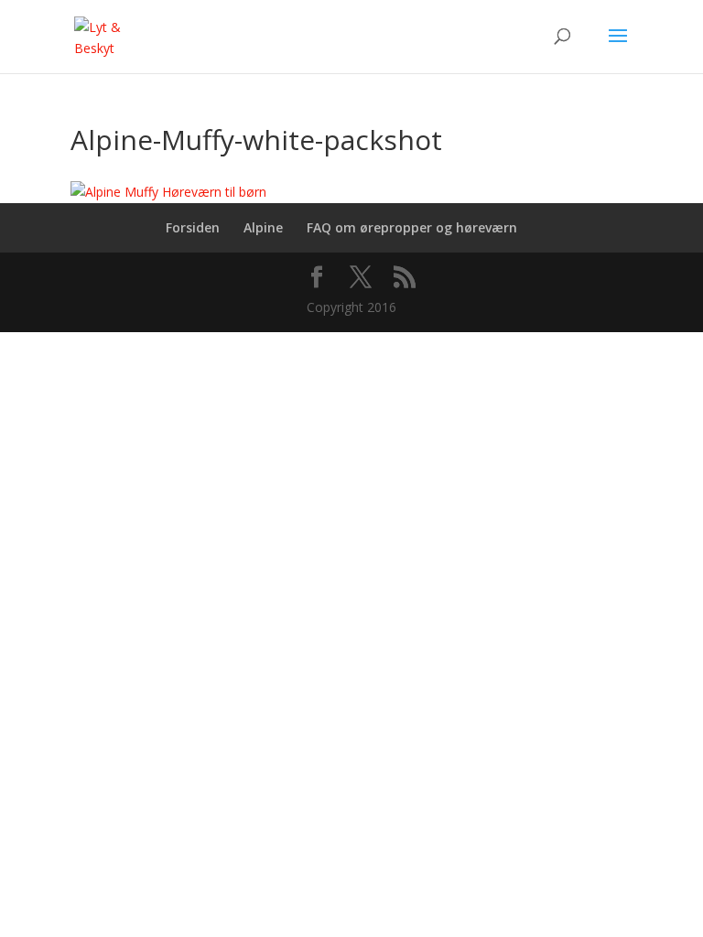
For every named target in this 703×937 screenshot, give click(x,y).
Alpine (263, 227)
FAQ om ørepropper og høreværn (412, 227)
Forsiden (193, 227)
